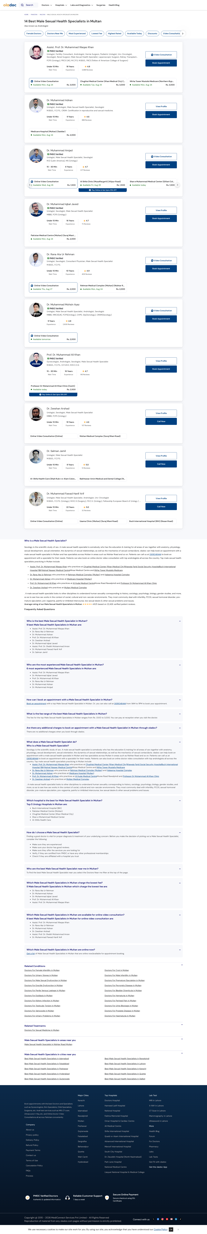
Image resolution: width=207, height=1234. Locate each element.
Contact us (31, 1155)
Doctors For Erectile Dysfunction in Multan (44, 985)
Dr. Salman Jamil (56, 451)
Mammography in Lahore (160, 1116)
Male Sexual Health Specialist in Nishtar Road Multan (48, 1044)
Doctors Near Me (55, 33)
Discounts (152, 33)
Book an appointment (36, 703)
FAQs (28, 1170)
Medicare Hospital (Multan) (79, 579)
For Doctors (154, 1141)
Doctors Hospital (112, 1100)
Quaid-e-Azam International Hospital (121, 1136)
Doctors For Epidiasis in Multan (39, 995)
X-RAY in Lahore (156, 1106)
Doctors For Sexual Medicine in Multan (42, 1030)
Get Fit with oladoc (157, 1162)
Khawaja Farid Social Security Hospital (142, 566)
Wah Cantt (83, 1157)
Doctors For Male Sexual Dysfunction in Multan (46, 980)
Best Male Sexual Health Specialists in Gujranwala (47, 1079)
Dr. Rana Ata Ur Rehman (60, 254)
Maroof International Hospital (118, 1146)
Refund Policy (32, 1145)
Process (29, 1176)
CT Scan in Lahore (157, 1111)
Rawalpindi (83, 1116)
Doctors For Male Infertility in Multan (121, 975)
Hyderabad (83, 1162)
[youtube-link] (167, 1219)
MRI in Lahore (155, 1100)
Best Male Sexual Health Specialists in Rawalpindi (127, 1058)
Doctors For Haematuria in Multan (120, 1016)
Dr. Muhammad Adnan (60, 100)
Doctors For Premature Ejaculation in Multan (125, 980)
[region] (104, 33)
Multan (42, 14)
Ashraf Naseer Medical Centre (56, 570)
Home (26, 14)
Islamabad (82, 1111)
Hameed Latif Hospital (115, 1106)
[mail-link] (171, 1219)
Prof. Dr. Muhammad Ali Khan (63, 354)
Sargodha (82, 1141)
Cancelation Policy (34, 1165)
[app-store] (162, 1175)
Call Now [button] (161, 421)
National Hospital (112, 1111)
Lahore (81, 1106)
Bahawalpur (83, 1146)
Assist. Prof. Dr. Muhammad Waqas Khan (70, 47)
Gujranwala (83, 1131)
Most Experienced (77, 33)
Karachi (81, 1100)
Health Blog (154, 1131)
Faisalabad (83, 1136)
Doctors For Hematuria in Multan (119, 995)
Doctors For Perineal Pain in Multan (120, 1000)
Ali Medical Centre (113, 1126)
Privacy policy (32, 1135)
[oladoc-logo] (9, 5)
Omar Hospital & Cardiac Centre (119, 1121)
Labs (151, 1151)
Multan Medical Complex (75, 587)
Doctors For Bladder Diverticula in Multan (123, 990)
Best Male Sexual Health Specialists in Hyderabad (47, 1073)
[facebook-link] (158, 1219)
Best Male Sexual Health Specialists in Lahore (125, 1063)
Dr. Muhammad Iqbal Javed (62, 204)
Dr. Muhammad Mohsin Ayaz (63, 304)
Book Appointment (161, 63)
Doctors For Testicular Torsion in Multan (42, 1005)
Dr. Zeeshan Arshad (58, 408)
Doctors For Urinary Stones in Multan (41, 975)
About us (30, 1130)
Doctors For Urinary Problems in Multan (42, 1016)
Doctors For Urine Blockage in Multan (121, 1005)
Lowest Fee (97, 33)
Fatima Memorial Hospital (116, 1116)
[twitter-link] (153, 1219)
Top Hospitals (111, 1095)
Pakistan (34, 14)
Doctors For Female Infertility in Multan (42, 970)
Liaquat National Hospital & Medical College (124, 1172)
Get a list (31, 953)
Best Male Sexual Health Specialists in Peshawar (46, 1068)
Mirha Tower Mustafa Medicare (108, 570)
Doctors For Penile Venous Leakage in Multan (45, 990)
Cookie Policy (161, 1229)
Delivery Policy (32, 1140)
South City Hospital (113, 1151)
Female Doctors (33, 33)
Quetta (81, 1151)
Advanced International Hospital (119, 1141)
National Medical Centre (116, 1167)
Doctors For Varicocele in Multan (39, 1010)
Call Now (161, 464)
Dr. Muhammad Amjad (60, 150)
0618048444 (155, 554)
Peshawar (82, 1126)
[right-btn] (183, 33)
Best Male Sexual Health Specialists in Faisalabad (47, 1063)
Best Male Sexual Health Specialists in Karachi (125, 1068)
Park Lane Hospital (113, 1162)
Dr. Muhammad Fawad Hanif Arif (65, 493)
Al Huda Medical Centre (84, 583)
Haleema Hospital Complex (117, 574)
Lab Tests (153, 1157)
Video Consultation (172, 33)
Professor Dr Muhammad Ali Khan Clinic (139, 583)
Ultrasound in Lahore (158, 1121)
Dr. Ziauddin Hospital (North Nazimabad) (123, 1157)
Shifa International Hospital (117, 1131)
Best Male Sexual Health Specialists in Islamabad (47, 1058)
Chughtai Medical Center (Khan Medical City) (104, 566)
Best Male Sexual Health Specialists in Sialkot (125, 1079)
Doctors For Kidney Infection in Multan (42, 1000)
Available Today (134, 33)
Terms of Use (32, 1160)
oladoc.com (66, 1221)
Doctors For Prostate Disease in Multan (122, 1010)
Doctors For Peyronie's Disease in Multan (123, 985)
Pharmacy (153, 1146)
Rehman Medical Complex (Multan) (84, 574)
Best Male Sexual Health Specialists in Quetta (125, 1073)
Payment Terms (33, 1150)
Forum (152, 1136)
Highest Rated (114, 33)
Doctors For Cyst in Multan (117, 970)
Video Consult (163, 55)
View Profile (161, 106)
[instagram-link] (162, 1219)
